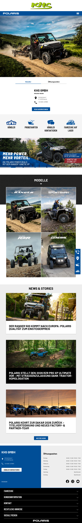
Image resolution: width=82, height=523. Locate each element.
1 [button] (5, 167)
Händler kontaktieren (11, 470)
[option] (41, 153)
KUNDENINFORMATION (13, 497)
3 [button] (29, 167)
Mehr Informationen (41, 109)
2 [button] (17, 167)
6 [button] (64, 167)
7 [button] (76, 167)
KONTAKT (8, 503)
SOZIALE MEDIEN (10, 515)
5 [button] (52, 167)
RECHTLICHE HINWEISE (13, 509)
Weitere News (41, 438)
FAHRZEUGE (8, 491)
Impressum (4, 481)
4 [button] (41, 167)
